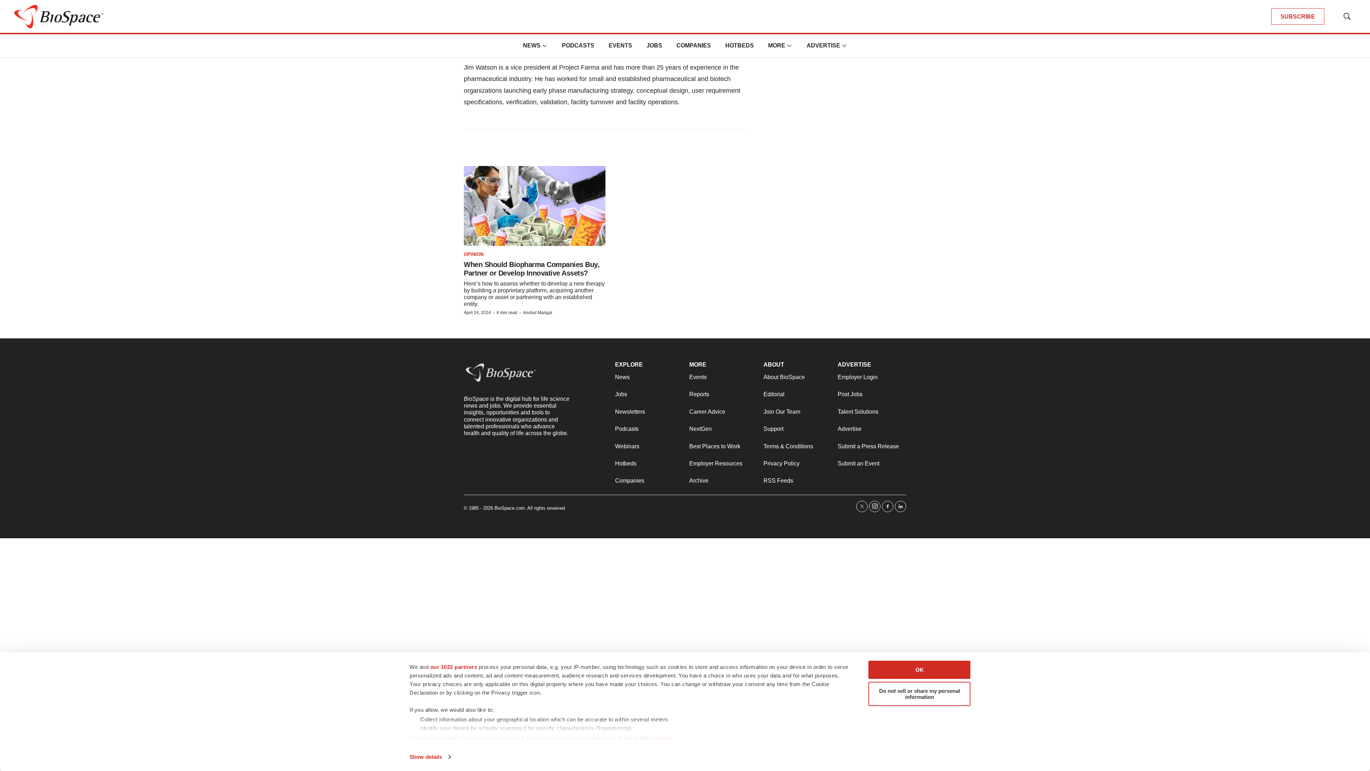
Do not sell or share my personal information (919, 694)
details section (653, 738)
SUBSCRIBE (1297, 17)
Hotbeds (739, 45)
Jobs (654, 45)
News (532, 45)
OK (919, 670)
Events (620, 45)
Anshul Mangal (537, 312)
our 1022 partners (453, 667)
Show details (426, 757)
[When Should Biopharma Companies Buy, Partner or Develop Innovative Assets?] (534, 206)
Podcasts (578, 45)
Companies (693, 45)
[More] (545, 46)
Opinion (473, 254)
